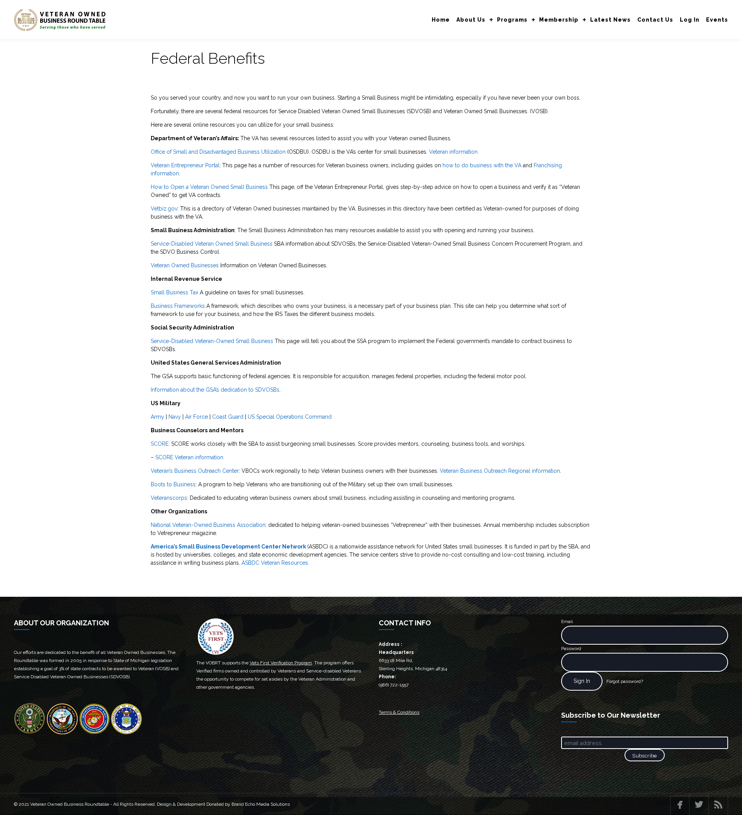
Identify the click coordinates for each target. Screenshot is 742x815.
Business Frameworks (178, 306)
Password (571, 648)
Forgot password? (624, 681)
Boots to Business (173, 484)
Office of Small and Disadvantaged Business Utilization (218, 152)
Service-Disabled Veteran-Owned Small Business (212, 341)
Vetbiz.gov (164, 208)
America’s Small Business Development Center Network (228, 546)
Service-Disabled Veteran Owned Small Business (211, 244)
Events (717, 20)
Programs (512, 20)
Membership (559, 20)
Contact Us (655, 20)
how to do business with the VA (481, 165)
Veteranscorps (169, 498)
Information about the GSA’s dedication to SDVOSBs (215, 390)
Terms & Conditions (399, 712)
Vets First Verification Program (281, 663)
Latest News (610, 20)
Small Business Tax (174, 292)
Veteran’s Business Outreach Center (195, 471)
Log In (689, 20)
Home (441, 20)
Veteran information (453, 152)
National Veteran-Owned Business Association (208, 525)
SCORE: (160, 444)
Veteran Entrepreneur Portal (185, 165)
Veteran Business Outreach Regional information (500, 471)
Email (567, 621)
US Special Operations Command (290, 417)
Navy (174, 417)
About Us (470, 20)
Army (157, 417)
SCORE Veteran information (189, 457)
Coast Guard (227, 417)
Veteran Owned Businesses (185, 265)
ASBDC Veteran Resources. (275, 563)
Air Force (196, 417)
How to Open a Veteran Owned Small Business (209, 187)
